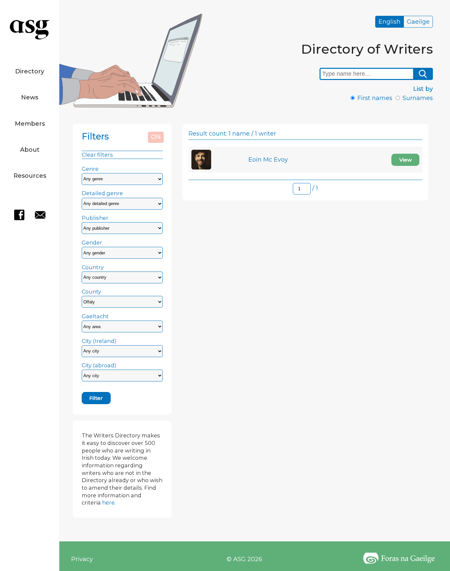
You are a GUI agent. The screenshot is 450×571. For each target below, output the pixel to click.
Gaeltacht (95, 316)
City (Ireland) (99, 341)
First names (374, 98)
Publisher (95, 218)
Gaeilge (418, 21)
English (390, 21)
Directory (29, 71)
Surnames (418, 98)
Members (30, 123)
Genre (90, 169)
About (30, 149)
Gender (92, 242)
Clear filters (97, 154)
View (405, 160)
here (108, 502)
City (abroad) (99, 365)
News (29, 97)
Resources (30, 175)
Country (93, 267)
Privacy (82, 559)
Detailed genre (102, 193)
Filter (96, 398)
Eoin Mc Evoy (268, 159)
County (91, 291)
